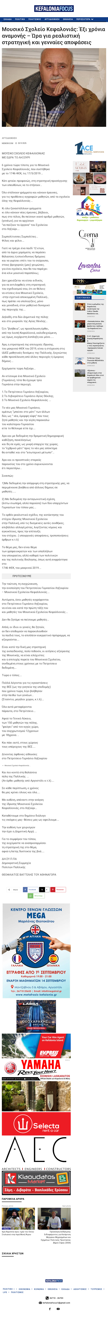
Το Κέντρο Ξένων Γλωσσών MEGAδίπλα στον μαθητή (95, 360)
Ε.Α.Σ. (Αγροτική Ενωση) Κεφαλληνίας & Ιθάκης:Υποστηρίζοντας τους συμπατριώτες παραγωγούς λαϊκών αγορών (95, 343)
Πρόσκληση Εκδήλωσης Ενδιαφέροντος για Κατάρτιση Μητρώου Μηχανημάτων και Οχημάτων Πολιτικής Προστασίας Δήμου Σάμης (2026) (56, 1237)
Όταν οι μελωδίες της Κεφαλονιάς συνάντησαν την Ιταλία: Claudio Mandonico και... (95, 309)
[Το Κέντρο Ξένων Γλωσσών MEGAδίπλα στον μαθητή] (80, 360)
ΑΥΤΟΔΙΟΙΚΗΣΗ (9, 138)
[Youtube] (58, 1309)
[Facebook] (49, 1309)
